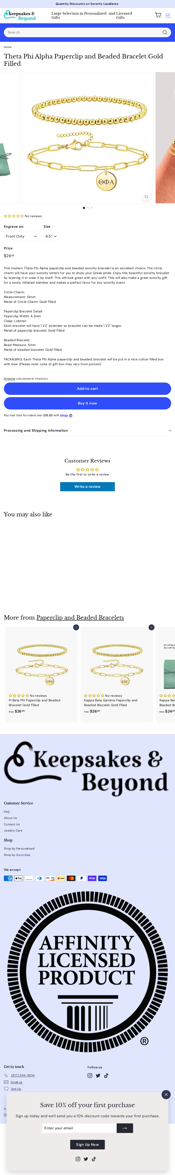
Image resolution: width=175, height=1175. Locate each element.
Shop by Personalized (19, 848)
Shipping (9, 378)
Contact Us (12, 824)
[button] (14, 216)
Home (8, 47)
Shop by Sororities (17, 855)
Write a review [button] (87, 486)
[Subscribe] (125, 1128)
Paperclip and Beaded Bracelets (80, 617)
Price (8, 248)
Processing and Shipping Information (36, 430)
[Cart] (158, 15)
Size (47, 226)
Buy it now (87, 403)
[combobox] (87, 32)
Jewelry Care (13, 830)
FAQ (7, 812)
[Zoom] (146, 197)
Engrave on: (14, 226)
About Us (10, 818)
